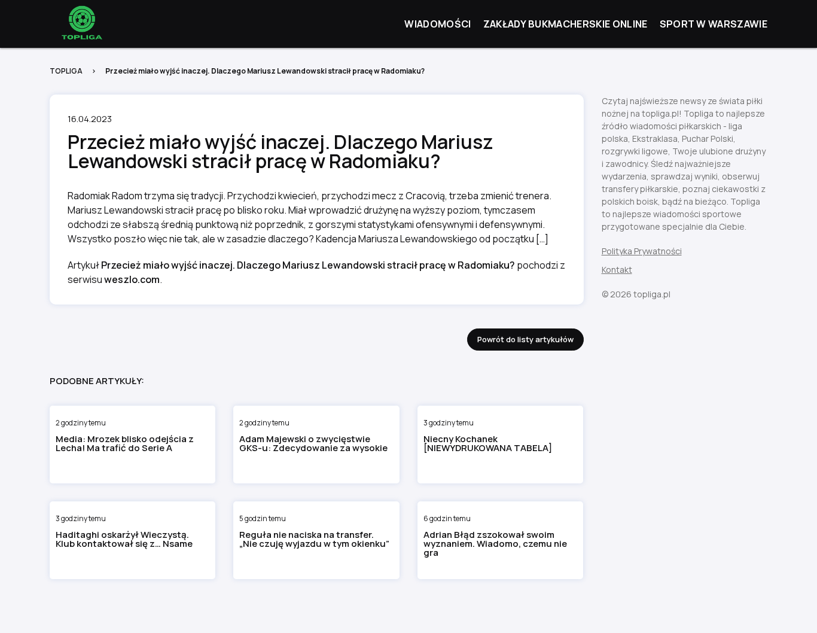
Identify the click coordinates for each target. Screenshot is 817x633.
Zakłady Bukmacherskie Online (565, 24)
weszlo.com (132, 279)
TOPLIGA (66, 71)
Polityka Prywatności (642, 251)
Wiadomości (437, 24)
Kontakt (617, 269)
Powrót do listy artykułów (525, 339)
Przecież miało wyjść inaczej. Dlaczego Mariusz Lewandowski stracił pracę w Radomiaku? (308, 265)
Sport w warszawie (713, 24)
